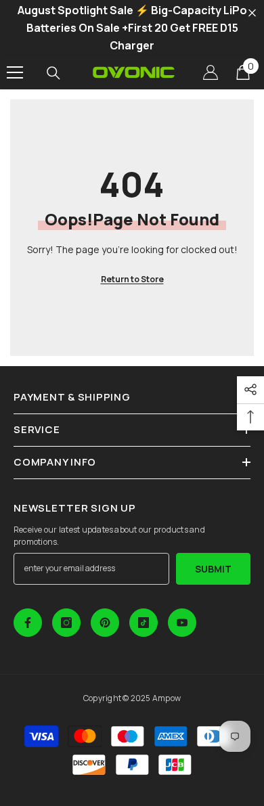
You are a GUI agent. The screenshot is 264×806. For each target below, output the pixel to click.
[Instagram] (66, 622)
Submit (213, 568)
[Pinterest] (105, 622)
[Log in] (210, 72)
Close (252, 13)
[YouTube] (182, 622)
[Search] (53, 73)
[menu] (15, 72)
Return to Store (132, 279)
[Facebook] (28, 622)
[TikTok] (143, 622)
